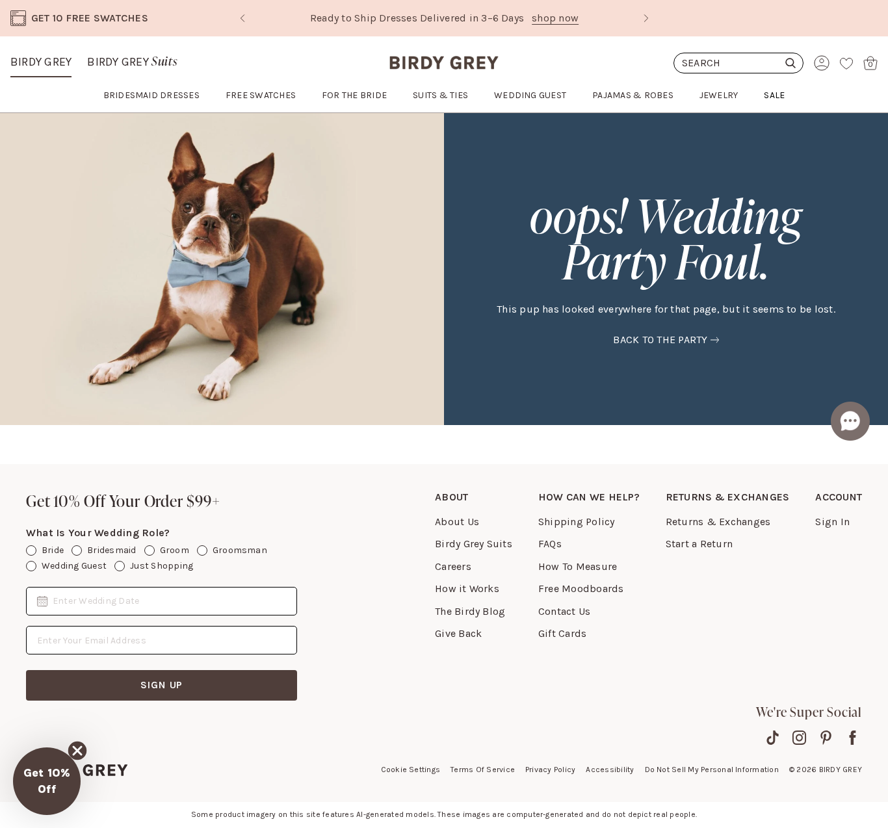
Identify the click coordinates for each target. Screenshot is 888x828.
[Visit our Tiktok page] (772, 737)
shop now (555, 18)
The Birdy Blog (470, 611)
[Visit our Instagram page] (799, 737)
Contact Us (564, 611)
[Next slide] (646, 18)
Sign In (832, 521)
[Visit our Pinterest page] (825, 737)
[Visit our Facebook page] (852, 737)
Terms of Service (483, 769)
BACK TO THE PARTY (660, 339)
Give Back (458, 633)
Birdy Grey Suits (473, 543)
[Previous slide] (242, 18)
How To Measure (577, 566)
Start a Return (699, 543)
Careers (453, 566)
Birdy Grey (41, 62)
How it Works (467, 588)
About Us (457, 521)
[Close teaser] (77, 750)
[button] (47, 781)
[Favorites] (846, 63)
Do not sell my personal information (712, 769)
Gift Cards (562, 633)
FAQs (550, 543)
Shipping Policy (576, 521)
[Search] (738, 63)
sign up (161, 685)
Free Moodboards (581, 588)
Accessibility (610, 769)
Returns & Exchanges (718, 521)
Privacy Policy (550, 769)
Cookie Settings (411, 769)
